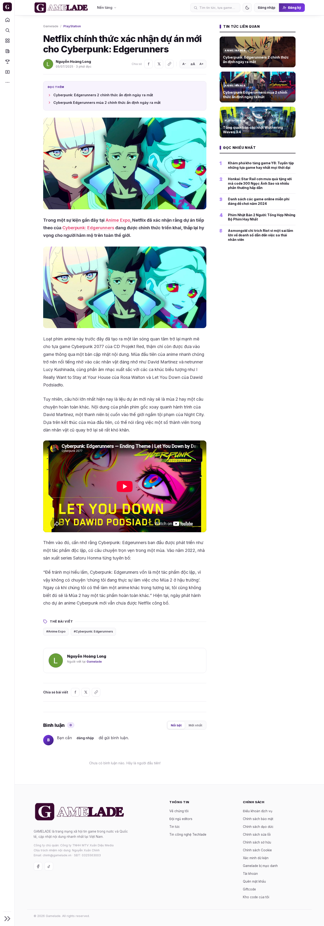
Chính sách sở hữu (257, 842)
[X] (159, 64)
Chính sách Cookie (257, 850)
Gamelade (50, 26)
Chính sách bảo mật (258, 819)
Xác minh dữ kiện (255, 858)
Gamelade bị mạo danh (260, 866)
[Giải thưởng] (7, 61)
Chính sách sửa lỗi (257, 834)
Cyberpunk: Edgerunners (88, 227)
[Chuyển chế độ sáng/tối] (247, 7)
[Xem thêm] (7, 82)
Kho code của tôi (256, 897)
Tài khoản (250, 874)
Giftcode (249, 889)
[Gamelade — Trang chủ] (7, 6)
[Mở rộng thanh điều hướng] (7, 919)
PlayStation (72, 26)
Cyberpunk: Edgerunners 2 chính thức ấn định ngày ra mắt (103, 95)
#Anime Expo (55, 631)
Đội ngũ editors (180, 819)
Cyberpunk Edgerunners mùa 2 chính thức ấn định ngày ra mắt (107, 103)
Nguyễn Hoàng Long (73, 62)
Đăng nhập (266, 7)
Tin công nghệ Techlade (187, 834)
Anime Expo (118, 220)
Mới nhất (195, 725)
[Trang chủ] (7, 20)
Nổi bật (176, 725)
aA (192, 64)
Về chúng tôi (179, 811)
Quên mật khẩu (254, 881)
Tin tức (174, 827)
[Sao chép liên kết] (169, 64)
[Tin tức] (7, 51)
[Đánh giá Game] (7, 41)
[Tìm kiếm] (7, 30)
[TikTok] (49, 866)
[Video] (7, 72)
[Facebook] (148, 64)
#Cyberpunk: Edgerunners (93, 631)
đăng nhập (85, 738)
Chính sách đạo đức (258, 827)
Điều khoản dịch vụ (257, 811)
